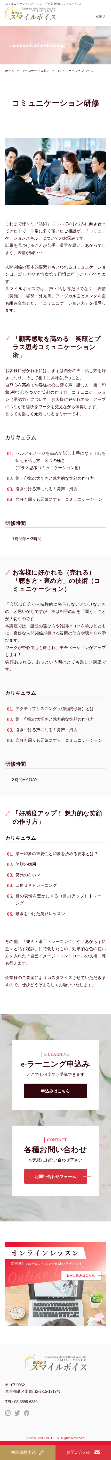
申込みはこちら (55, 1091)
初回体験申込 (23, 1452)
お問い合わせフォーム (55, 1176)
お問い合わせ (78, 1452)
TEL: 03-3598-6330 (21, 1401)
